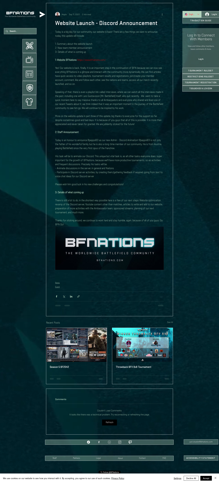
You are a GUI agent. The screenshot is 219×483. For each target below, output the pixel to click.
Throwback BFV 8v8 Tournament (133, 367)
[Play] (42, 14)
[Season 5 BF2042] (76, 345)
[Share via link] (78, 296)
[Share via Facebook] (56, 296)
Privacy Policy (117, 478)
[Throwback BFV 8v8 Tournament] (142, 345)
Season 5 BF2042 (59, 367)
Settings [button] (177, 478)
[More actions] (162, 14)
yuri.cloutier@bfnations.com (201, 437)
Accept (206, 478)
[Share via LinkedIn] (71, 296)
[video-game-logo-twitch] (130, 438)
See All (170, 322)
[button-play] (109, 438)
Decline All (191, 478)
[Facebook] (98, 438)
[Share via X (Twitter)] (63, 296)
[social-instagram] (119, 438)
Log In (201, 59)
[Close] (215, 478)
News (57, 282)
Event (57, 287)
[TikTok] (88, 438)
